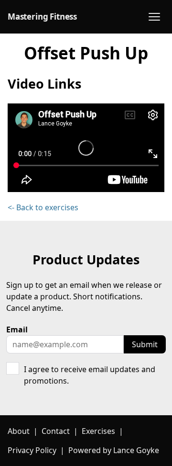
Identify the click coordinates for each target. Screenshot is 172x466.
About (19, 431)
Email (17, 329)
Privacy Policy (32, 450)
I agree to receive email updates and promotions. (89, 375)
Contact (56, 431)
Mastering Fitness (42, 17)
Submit (145, 344)
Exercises (98, 431)
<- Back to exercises (43, 207)
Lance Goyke (136, 450)
